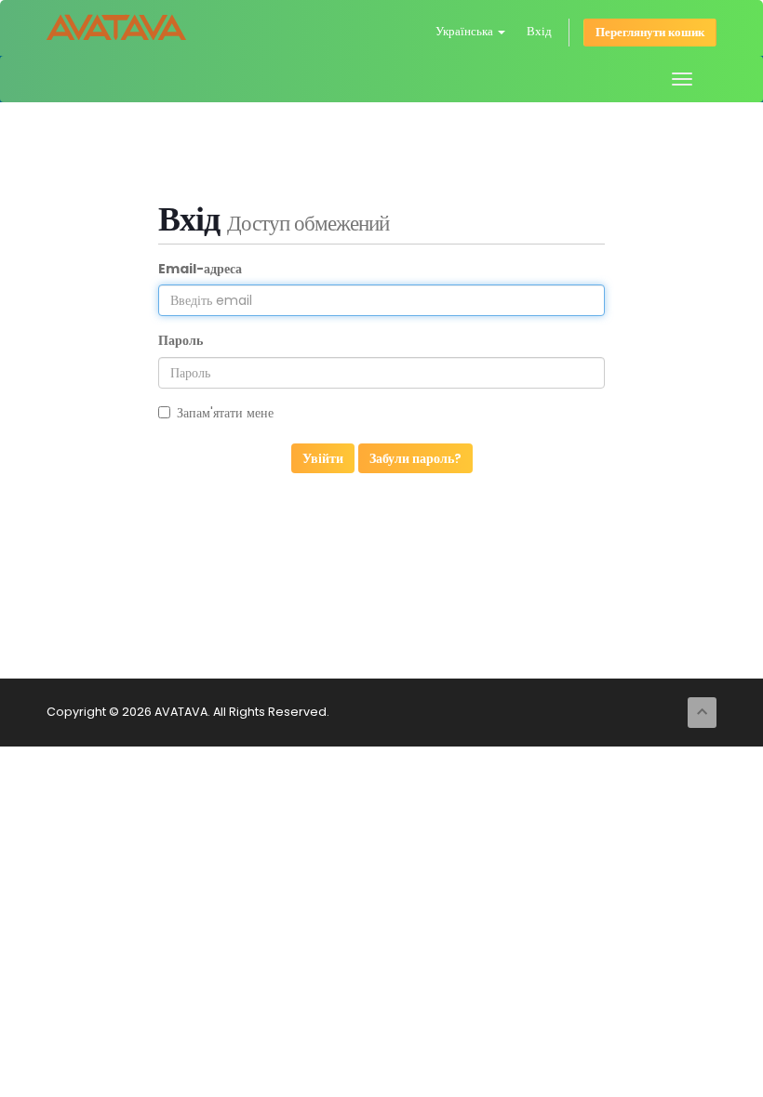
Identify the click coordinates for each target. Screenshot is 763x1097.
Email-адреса (200, 268)
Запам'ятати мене (225, 412)
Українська (465, 31)
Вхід (539, 31)
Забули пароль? (415, 458)
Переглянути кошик (650, 32)
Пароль (180, 340)
